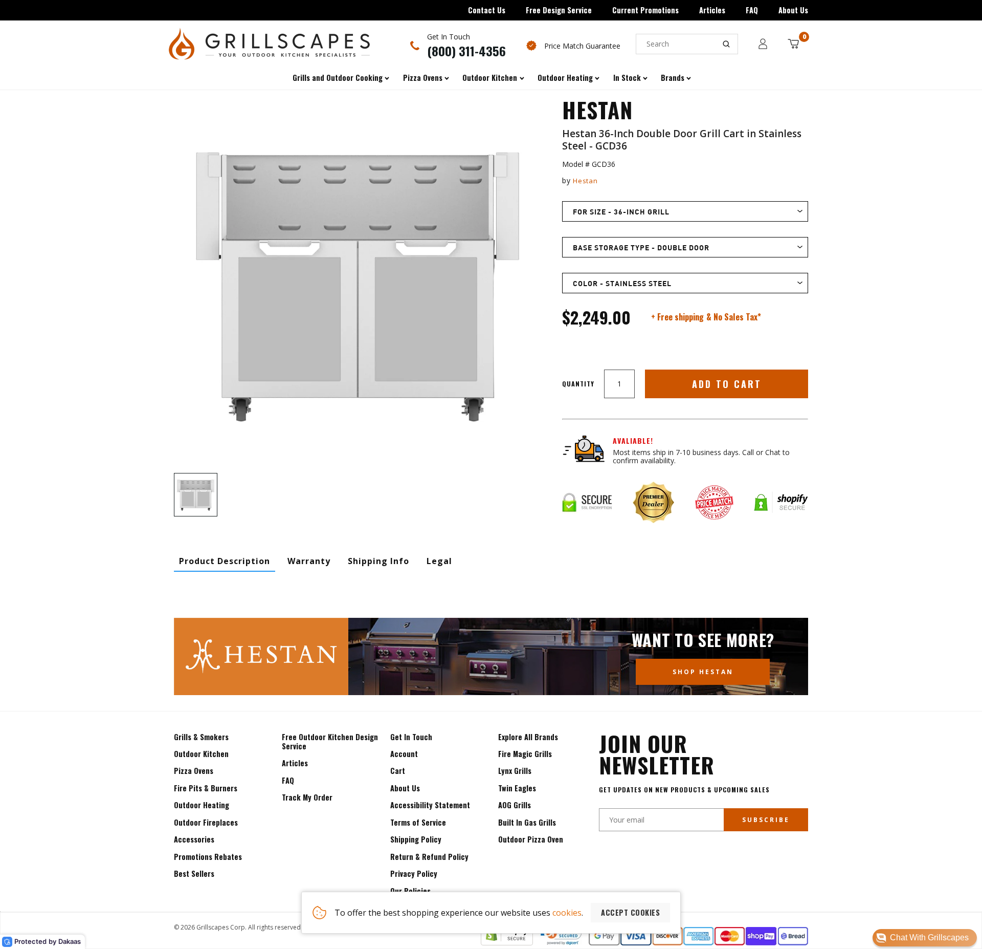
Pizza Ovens (193, 770)
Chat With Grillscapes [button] (929, 937)
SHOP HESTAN (703, 671)
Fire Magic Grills (525, 753)
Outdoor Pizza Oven (530, 839)
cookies (567, 912)
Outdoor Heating (201, 805)
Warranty (308, 561)
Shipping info (378, 561)
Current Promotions (645, 10)
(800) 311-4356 (466, 50)
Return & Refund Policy (429, 856)
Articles (712, 10)
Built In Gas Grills (527, 822)
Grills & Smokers (201, 736)
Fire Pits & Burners (205, 788)
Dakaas (69, 941)
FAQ (752, 10)
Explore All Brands (528, 736)
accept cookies (630, 912)
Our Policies (410, 891)
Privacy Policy (413, 873)
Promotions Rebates (208, 856)
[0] (793, 44)
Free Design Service (559, 10)
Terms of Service (418, 822)
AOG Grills (514, 805)
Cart (397, 770)
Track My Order (307, 797)
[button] (925, 937)
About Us (793, 10)
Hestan (585, 180)
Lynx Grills (514, 770)
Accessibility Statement (430, 805)
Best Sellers (194, 873)
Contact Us (486, 10)
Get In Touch (411, 736)
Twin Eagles (517, 788)
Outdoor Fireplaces (206, 822)
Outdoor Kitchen (201, 753)
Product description (224, 561)
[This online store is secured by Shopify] (507, 942)
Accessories (194, 839)
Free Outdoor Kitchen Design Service (330, 741)
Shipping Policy (415, 839)
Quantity (578, 384)
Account (404, 753)
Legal (439, 561)
